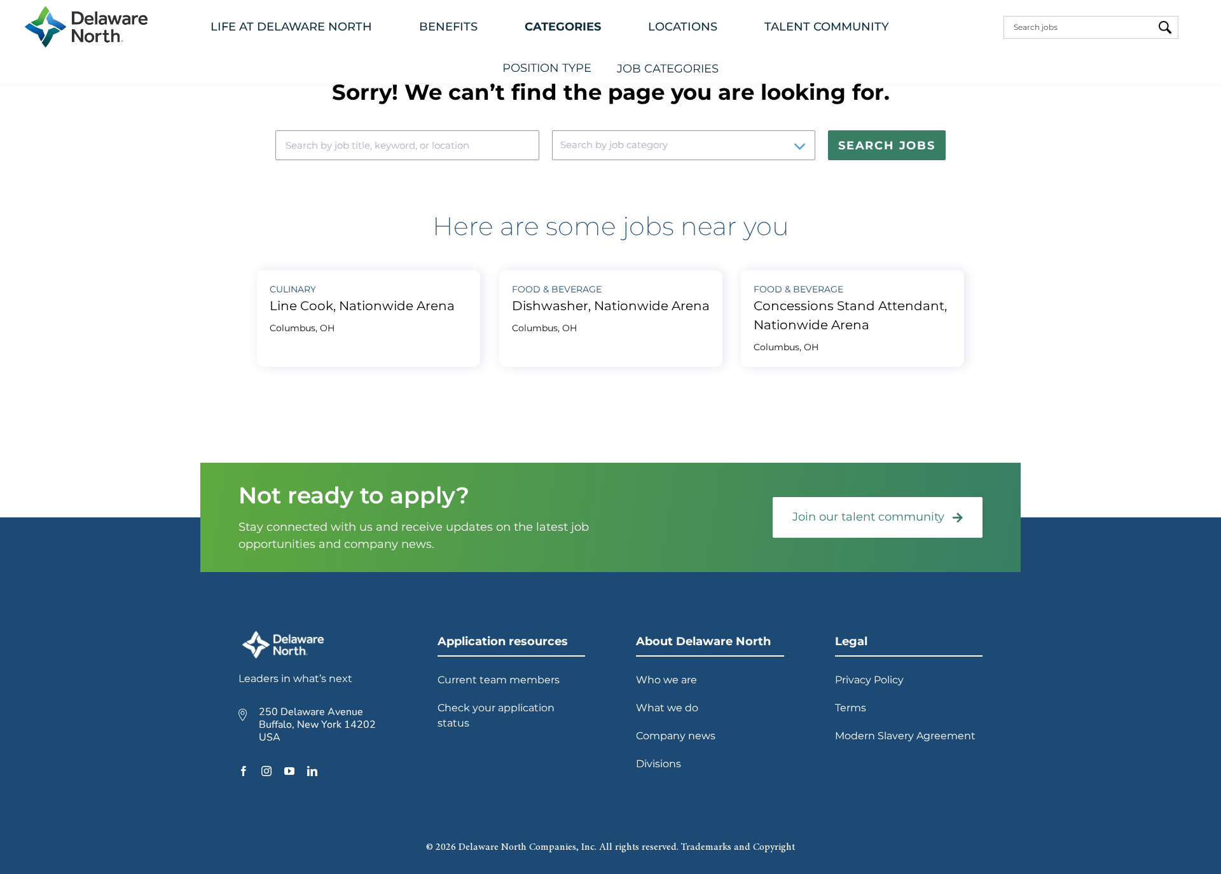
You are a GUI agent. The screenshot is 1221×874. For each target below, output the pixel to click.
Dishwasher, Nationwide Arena (611, 305)
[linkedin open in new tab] (312, 771)
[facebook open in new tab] (243, 771)
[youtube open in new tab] (289, 771)
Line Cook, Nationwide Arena (362, 305)
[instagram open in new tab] (266, 771)
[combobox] (1078, 27)
